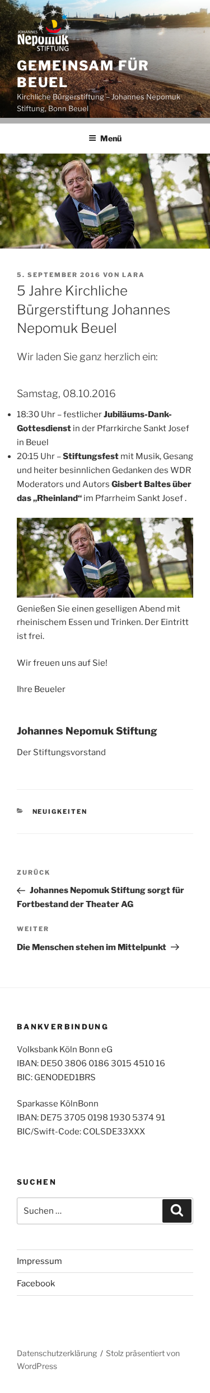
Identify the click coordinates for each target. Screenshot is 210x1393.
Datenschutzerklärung (57, 1353)
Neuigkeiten (60, 811)
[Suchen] (177, 1211)
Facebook (36, 1283)
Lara (133, 275)
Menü (111, 138)
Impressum (39, 1261)
